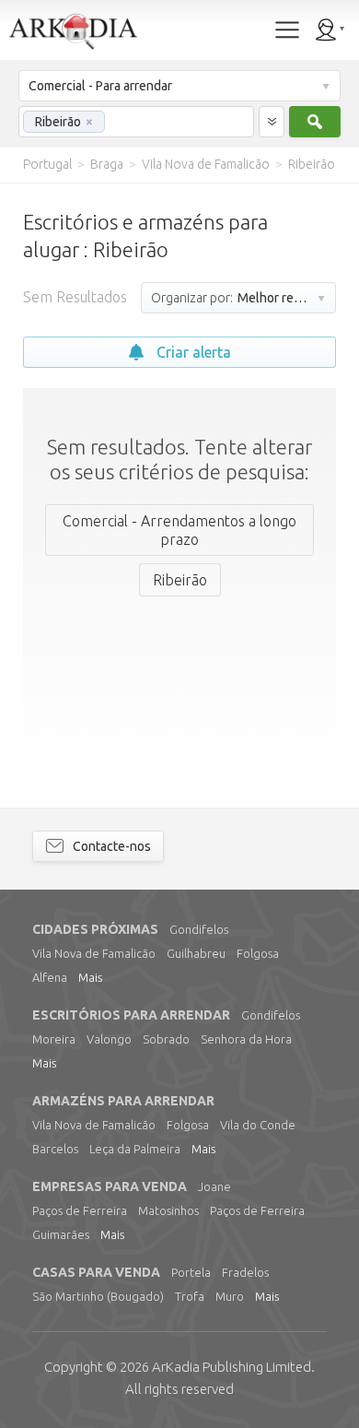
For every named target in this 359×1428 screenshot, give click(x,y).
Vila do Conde (257, 1124)
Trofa (189, 1296)
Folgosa (258, 953)
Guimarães (60, 1234)
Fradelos (245, 1272)
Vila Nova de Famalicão (94, 953)
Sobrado (166, 1039)
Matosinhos (168, 1210)
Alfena (49, 977)
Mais (90, 977)
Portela (191, 1272)
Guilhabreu (196, 953)
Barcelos (55, 1148)
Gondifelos (198, 929)
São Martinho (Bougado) (98, 1296)
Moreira (53, 1039)
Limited (231, 1367)
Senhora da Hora (246, 1039)
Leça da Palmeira (134, 1148)
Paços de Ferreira (79, 1210)
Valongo (109, 1039)
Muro (229, 1296)
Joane (214, 1186)
